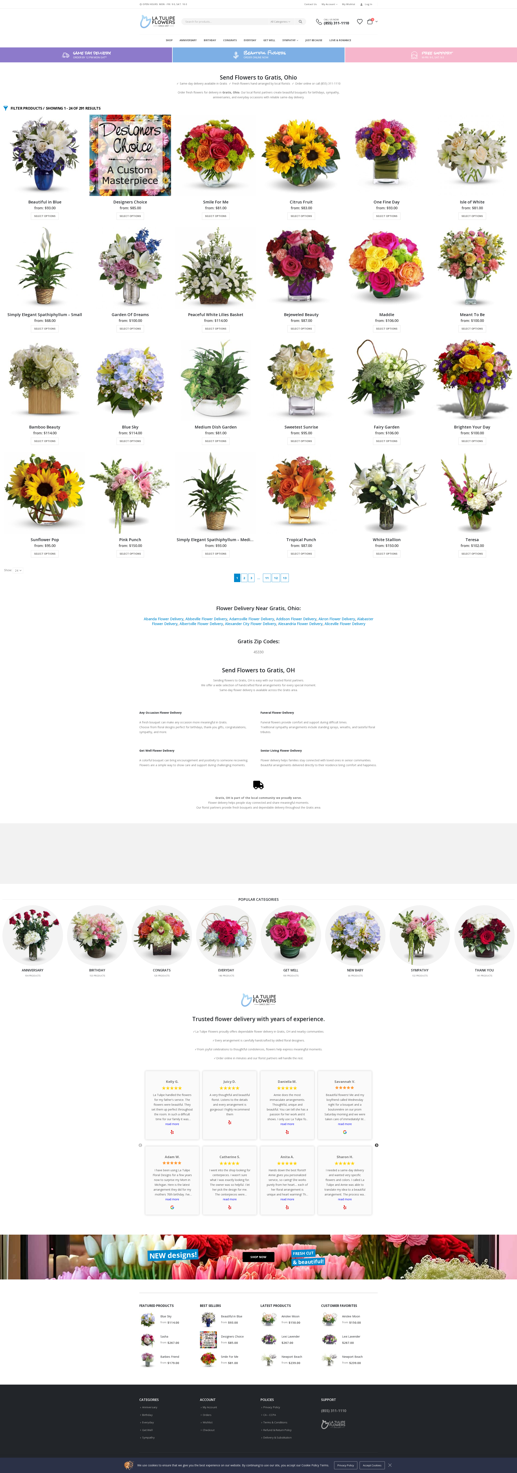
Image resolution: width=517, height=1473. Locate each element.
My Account (328, 4)
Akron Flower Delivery (336, 618)
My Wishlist (348, 4)
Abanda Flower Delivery (163, 618)
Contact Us (310, 4)
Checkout (208, 1430)
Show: (8, 570)
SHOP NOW (258, 1257)
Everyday (250, 40)
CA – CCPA (269, 1415)
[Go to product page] (44, 155)
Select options (45, 216)
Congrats (230, 40)
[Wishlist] (360, 21)
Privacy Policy (271, 1407)
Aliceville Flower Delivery (345, 623)
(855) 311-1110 (333, 1410)
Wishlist (207, 1422)
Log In (368, 4)
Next (377, 1145)
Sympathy (289, 40)
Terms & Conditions (275, 1422)
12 (276, 578)
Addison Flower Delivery (296, 618)
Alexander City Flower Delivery (250, 623)
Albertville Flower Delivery (201, 623)
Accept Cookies (372, 1465)
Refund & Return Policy (277, 1430)
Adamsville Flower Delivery (251, 618)
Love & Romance (340, 40)
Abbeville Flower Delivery (206, 618)
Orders (207, 1415)
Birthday (210, 40)
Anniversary (188, 40)
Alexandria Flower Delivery (300, 623)
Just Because (313, 40)
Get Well (269, 40)
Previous (140, 1145)
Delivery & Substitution (277, 1437)
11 (267, 578)
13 (285, 578)
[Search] (300, 21)
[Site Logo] (157, 21)
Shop (169, 40)
